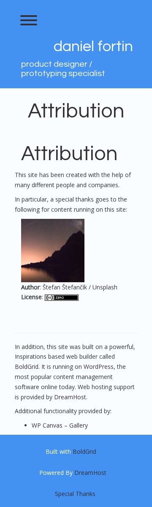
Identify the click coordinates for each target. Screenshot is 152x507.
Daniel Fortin (93, 46)
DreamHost (70, 397)
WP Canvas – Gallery (60, 425)
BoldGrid (26, 367)
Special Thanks (75, 494)
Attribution (76, 111)
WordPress (99, 367)
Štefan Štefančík (65, 287)
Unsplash (104, 287)
